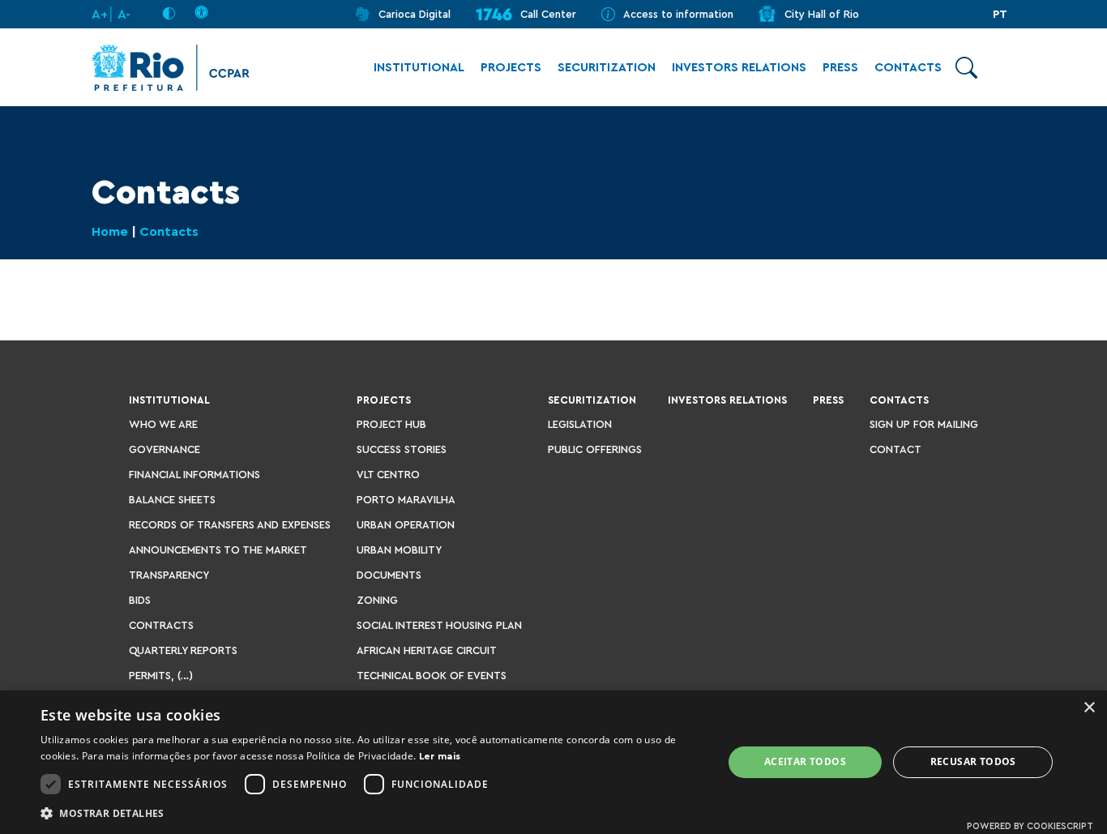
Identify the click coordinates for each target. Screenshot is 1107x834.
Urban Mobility (399, 550)
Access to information (678, 14)
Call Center (548, 14)
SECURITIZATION (607, 68)
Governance (164, 449)
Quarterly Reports (183, 650)
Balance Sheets (172, 499)
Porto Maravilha (406, 499)
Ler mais (439, 756)
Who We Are (163, 424)
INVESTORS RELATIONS (739, 68)
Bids (140, 600)
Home (110, 231)
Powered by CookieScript (1030, 826)
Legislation (580, 424)
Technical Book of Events (431, 675)
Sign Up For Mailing (924, 424)
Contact (895, 449)
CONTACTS (908, 68)
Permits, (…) (161, 675)
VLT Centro (388, 474)
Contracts (161, 625)
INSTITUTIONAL (419, 68)
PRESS (840, 68)
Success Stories (402, 449)
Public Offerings (595, 449)
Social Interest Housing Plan (439, 625)
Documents (389, 575)
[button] (371, 812)
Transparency (169, 575)
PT (1000, 14)
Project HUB (391, 424)
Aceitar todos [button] (805, 761)
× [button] (1089, 708)
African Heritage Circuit (427, 650)
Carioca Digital (414, 14)
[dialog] (553, 762)
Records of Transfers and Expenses (230, 525)
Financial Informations (194, 474)
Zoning (377, 600)
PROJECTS (511, 68)
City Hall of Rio (821, 14)
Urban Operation (406, 525)
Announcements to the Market (218, 550)
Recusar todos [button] (973, 761)
